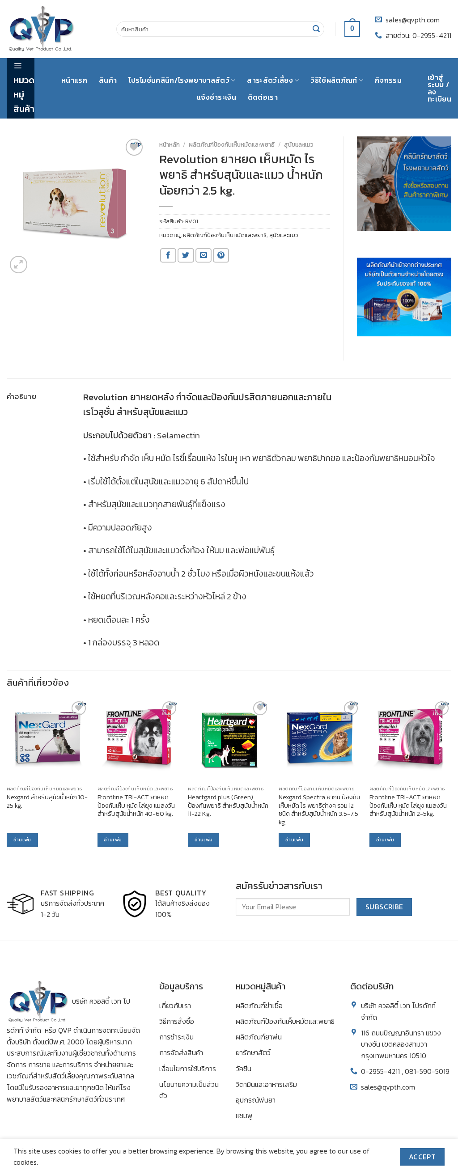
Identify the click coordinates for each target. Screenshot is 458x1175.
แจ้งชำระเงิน (216, 97)
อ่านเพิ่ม (22, 840)
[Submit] (316, 29)
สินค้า (108, 80)
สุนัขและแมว (299, 144)
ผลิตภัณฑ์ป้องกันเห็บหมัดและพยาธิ (232, 144)
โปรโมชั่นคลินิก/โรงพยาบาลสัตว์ (178, 80)
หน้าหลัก (169, 144)
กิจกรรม (388, 80)
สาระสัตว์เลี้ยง (270, 80)
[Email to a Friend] (203, 255)
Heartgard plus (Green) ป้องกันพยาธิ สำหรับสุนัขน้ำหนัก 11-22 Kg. (228, 805)
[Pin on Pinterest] (221, 255)
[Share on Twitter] (186, 255)
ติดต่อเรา (263, 97)
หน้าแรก (74, 80)
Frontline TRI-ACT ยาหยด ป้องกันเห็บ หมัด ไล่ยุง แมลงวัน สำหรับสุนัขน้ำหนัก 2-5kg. (408, 805)
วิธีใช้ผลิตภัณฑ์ (333, 80)
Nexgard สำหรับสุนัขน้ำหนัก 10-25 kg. (47, 801)
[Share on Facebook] (168, 255)
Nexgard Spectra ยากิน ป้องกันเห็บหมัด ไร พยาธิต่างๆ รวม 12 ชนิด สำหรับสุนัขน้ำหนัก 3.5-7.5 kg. (319, 810)
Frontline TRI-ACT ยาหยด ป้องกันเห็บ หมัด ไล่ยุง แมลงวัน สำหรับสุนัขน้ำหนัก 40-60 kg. (136, 805)
